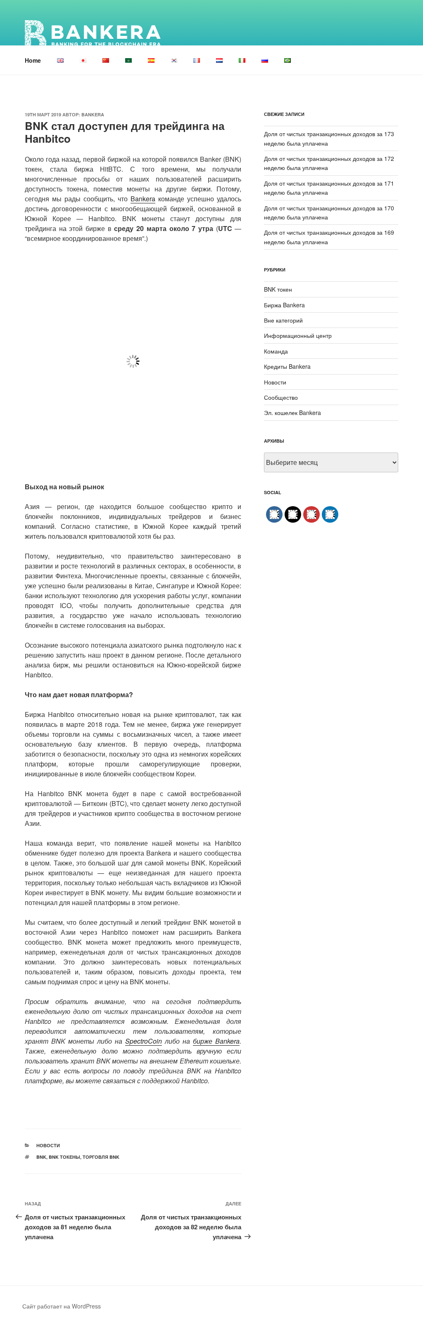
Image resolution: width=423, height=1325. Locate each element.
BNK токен (278, 289)
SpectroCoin (143, 1041)
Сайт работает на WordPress (61, 1306)
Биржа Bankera (284, 305)
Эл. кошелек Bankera (292, 412)
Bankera (92, 114)
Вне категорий (283, 320)
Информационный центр (298, 335)
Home (33, 60)
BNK (41, 1157)
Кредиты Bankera (287, 366)
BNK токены (64, 1157)
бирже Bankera (216, 1041)
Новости (48, 1145)
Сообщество (281, 397)
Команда (276, 351)
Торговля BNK (101, 1157)
